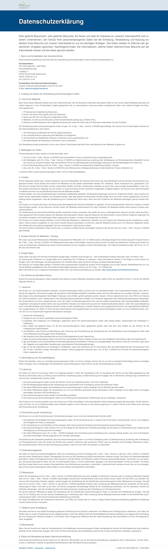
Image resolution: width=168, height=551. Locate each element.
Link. (38, 247)
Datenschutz (50, 548)
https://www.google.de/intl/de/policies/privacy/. (120, 269)
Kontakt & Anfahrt (26, 548)
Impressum (39, 548)
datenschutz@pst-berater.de (36, 88)
